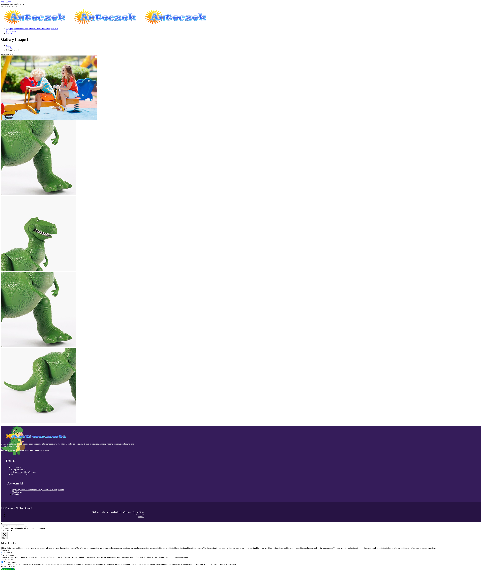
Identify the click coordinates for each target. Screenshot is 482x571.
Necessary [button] (5, 550)
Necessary (8, 553)
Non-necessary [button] (7, 559)
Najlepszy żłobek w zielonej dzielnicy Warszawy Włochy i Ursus (32, 29)
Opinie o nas (11, 31)
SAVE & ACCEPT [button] (8, 566)
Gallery (9, 48)
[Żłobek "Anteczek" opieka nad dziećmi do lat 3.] (36, 24)
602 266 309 (6, 2)
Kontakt (9, 33)
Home (8, 45)
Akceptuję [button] (41, 528)
